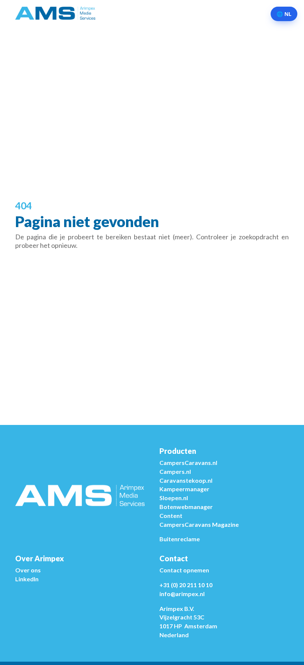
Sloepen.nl (173, 497)
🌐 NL (284, 13)
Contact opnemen (184, 569)
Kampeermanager (184, 488)
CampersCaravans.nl (188, 462)
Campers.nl (175, 471)
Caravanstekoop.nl (185, 480)
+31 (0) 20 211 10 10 (185, 584)
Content (170, 515)
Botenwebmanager (186, 506)
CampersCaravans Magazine (199, 524)
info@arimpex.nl (182, 593)
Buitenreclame (179, 538)
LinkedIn (27, 578)
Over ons (28, 569)
